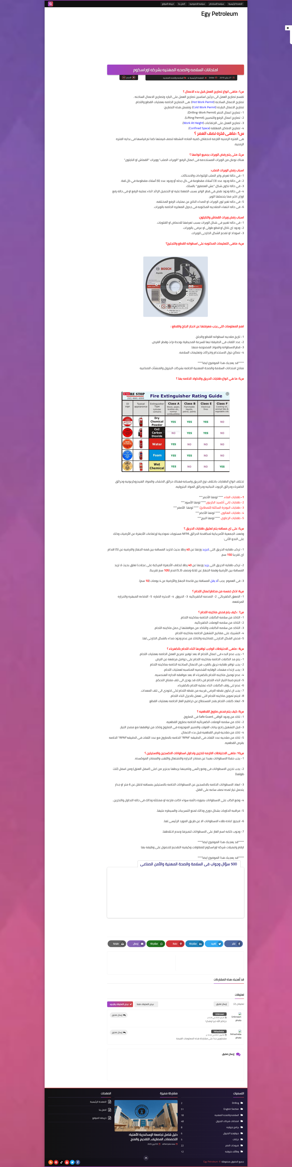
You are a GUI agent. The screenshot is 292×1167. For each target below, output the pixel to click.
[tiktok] (61, 1162)
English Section (231, 1109)
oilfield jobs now (168, 1144)
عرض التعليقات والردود (119, 1004)
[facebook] (77, 1162)
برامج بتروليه (232, 1127)
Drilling (235, 1103)
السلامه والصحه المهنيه (173, 78)
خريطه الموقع (168, 4)
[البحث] (50, 3)
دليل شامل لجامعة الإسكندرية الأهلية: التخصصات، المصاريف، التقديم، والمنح (153, 1137)
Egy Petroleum (219, 13)
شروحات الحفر (232, 1145)
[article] (143, 963)
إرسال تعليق (117, 1015)
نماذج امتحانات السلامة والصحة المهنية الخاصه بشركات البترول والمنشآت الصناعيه (192, 368)
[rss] (50, 1162)
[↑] (146, 1158)
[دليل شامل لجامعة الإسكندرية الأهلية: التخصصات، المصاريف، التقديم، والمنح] (145, 1116)
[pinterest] (56, 1162)
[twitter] (72, 1162)
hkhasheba (219, 1031)
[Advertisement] (109, 34)
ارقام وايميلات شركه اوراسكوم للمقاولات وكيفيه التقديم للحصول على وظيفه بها (192, 847)
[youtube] (67, 1162)
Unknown (219, 1014)
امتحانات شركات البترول (227, 1121)
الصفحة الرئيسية (235, 4)
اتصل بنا (181, 4)
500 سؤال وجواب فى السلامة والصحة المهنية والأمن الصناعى (189, 863)
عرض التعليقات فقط (145, 1004)
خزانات (236, 1139)
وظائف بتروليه (232, 1151)
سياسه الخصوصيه (197, 4)
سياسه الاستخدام (216, 4)
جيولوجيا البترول (231, 1133)
